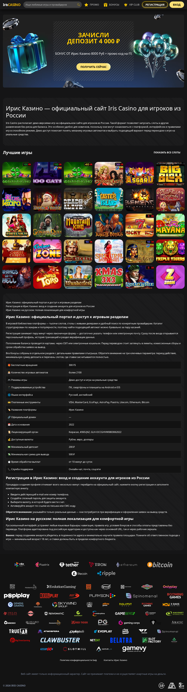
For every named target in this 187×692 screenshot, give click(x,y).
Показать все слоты (167, 152)
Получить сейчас (93, 67)
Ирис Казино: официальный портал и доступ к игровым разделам (43, 302)
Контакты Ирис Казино (115, 660)
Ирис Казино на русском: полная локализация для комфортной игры (45, 310)
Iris (11, 4)
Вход (177, 4)
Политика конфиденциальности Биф (78, 660)
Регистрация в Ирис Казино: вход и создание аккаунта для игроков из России (50, 306)
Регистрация (155, 4)
